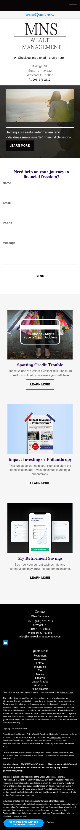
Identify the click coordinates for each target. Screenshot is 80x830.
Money (40, 674)
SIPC (58, 737)
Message (9, 243)
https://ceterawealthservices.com (20, 794)
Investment (40, 659)
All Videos (40, 685)
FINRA (52, 737)
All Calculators (40, 689)
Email (7, 203)
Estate (40, 663)
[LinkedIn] (5, 642)
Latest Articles (40, 681)
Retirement (40, 655)
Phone (7, 223)
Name (7, 183)
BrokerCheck (67, 692)
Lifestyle (40, 678)
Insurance (40, 666)
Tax (40, 670)
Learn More (19, 145)
